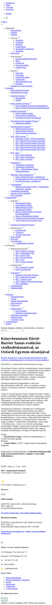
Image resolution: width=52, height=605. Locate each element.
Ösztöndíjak (15, 163)
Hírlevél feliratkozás (13, 578)
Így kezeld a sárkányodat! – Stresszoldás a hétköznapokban (21, 513)
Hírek (8, 5)
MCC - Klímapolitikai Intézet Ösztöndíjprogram (26, 170)
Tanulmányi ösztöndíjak (24, 165)
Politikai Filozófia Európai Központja (29, 218)
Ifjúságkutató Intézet (23, 203)
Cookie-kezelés (12, 589)
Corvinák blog (16, 241)
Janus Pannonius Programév (26, 133)
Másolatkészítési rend (23, 82)
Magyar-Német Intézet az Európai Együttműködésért (28, 213)
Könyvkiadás (16, 237)
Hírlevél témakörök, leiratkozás (18, 580)
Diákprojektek (16, 309)
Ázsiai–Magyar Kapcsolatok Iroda (28, 220)
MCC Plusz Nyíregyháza (25, 157)
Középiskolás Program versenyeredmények (31, 179)
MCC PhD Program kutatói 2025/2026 (30, 141)
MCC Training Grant (23, 279)
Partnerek (19, 84)
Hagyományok (16, 303)
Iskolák (18, 100)
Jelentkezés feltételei (23, 123)
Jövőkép (14, 33)
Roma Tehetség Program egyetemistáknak (31, 106)
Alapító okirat (20, 67)
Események (10, 3)
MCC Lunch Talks (22, 255)
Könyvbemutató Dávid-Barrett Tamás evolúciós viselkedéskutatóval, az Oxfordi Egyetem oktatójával (25, 359)
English (9, 14)
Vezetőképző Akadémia (20, 191)
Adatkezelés (20, 79)
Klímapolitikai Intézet (23, 205)
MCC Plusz (15, 153)
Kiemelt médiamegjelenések (26, 59)
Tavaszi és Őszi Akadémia (21, 193)
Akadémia (19, 42)
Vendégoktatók (16, 286)
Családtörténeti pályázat (24, 243)
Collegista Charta (17, 319)
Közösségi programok (19, 315)
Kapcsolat (9, 9)
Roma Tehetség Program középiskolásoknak (32, 108)
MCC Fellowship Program (25, 277)
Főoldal (4, 358)
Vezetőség (19, 40)
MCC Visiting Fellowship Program (28, 281)
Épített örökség (11, 322)
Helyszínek (15, 53)
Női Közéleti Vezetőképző (25, 116)
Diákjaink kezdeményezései (26, 313)
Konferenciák (20, 230)
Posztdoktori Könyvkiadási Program (24, 121)
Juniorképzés (20, 98)
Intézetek (18, 45)
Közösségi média (22, 65)
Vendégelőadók (16, 288)
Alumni (13, 299)
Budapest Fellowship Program (27, 275)
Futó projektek (21, 311)
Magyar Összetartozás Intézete (27, 216)
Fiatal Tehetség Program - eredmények (30, 177)
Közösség (9, 294)
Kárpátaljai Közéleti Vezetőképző (28, 118)
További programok (23, 235)
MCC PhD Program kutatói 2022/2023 (30, 147)
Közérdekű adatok (22, 77)
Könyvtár (14, 239)
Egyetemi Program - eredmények (28, 181)
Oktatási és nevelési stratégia (21, 86)
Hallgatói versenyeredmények (22, 175)
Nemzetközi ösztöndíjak (24, 167)
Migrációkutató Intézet (24, 207)
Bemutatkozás (16, 30)
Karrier (8, 324)
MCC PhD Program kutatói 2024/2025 (30, 143)
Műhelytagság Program (24, 129)
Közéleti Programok (18, 111)
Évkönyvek (15, 305)
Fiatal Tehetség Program (20, 90)
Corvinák (9, 7)
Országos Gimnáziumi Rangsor (23, 225)
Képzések (9, 88)
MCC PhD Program (18, 136)
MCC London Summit (24, 262)
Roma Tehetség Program (20, 103)
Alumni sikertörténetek (19, 301)
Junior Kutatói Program (24, 131)
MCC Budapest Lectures (24, 251)
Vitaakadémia (16, 185)
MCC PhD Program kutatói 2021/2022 (30, 149)
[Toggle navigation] (2, 24)
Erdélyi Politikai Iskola (24, 113)
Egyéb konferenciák (23, 269)
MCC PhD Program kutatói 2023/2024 (30, 145)
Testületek (19, 51)
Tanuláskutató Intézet (23, 210)
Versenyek (19, 232)
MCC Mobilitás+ (22, 284)
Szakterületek (20, 47)
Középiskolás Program (19, 92)
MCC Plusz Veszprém (23, 159)
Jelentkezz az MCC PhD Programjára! (30, 139)
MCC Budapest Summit (24, 267)
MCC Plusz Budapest (23, 155)
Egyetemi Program (18, 96)
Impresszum (10, 584)
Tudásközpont (11, 198)
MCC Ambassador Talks (24, 253)
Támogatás (19, 75)
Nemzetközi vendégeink (24, 49)
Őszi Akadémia (16, 195)
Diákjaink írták (16, 317)
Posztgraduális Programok (21, 127)
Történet (14, 35)
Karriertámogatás (17, 297)
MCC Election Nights (23, 257)
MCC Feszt (19, 260)
